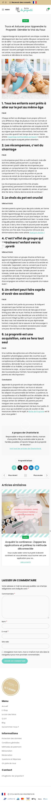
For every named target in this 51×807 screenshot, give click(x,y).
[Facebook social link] (3, 2)
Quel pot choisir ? (37, 232)
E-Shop (5, 710)
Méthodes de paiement (11, 747)
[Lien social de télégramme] (37, 467)
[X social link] (19, 467)
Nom (4, 621)
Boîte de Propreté (36, 411)
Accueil (5, 706)
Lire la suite (26, 562)
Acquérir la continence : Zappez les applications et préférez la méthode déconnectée (26, 545)
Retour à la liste (25, 475)
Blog (25, 21)
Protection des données (12, 738)
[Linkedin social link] (31, 467)
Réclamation (7, 755)
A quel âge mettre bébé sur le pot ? (22, 137)
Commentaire (8, 594)
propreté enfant (25, 460)
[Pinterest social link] (25, 467)
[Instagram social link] (5, 2)
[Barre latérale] (3, 245)
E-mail (5, 631)
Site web (5, 642)
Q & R (4, 719)
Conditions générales (10, 743)
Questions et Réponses (11, 759)
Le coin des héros (9, 714)
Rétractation (7, 751)
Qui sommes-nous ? (10, 727)
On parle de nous (9, 763)
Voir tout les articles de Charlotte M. (25, 448)
